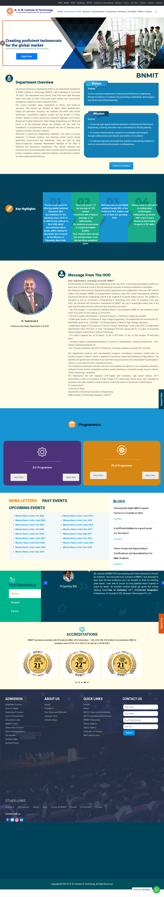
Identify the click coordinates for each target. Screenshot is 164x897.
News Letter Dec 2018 (81, 520)
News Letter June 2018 (81, 525)
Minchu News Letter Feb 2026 (29, 516)
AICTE (89, 3)
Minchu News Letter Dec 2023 (29, 534)
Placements (23, 807)
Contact (159, 3)
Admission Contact (14, 727)
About (47, 704)
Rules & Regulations (15, 731)
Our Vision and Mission (55, 712)
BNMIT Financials (92, 720)
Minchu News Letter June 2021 (30, 538)
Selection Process (14, 712)
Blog (45, 807)
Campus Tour (50, 716)
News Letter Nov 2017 (81, 529)
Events (87, 704)
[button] (45, 583)
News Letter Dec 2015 (81, 547)
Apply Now (26, 56)
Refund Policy (12, 743)
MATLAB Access (92, 735)
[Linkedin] (21, 820)
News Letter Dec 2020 (34, 543)
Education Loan (12, 720)
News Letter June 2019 (81, 516)
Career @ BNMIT (59, 807)
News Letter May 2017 (81, 534)
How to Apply (11, 708)
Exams (143, 3)
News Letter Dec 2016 (81, 538)
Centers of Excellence (104, 3)
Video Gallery (90, 727)
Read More (19, 477)
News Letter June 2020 (34, 547)
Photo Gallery (90, 724)
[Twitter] (12, 820)
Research (9, 807)
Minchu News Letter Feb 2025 (29, 525)
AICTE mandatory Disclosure (97, 716)
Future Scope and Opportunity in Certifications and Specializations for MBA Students (133, 553)
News (86, 708)
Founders (49, 708)
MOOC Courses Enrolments (97, 712)
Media (118, 3)
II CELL (126, 3)
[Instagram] (17, 820)
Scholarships (11, 739)
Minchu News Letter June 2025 (30, 520)
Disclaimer (10, 735)
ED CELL (135, 3)
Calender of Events (93, 731)
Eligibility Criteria (13, 704)
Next (150, 664)
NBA (60, 3)
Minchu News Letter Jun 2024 (29, 529)
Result (73, 807)
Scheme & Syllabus (121, 166)
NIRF (73, 3)
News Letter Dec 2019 (33, 552)
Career (151, 3)
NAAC (66, 3)
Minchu (19, 543)
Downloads (85, 807)
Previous (14, 664)
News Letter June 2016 (81, 543)
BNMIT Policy (11, 724)
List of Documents (14, 716)
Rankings (81, 3)
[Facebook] (8, 820)
